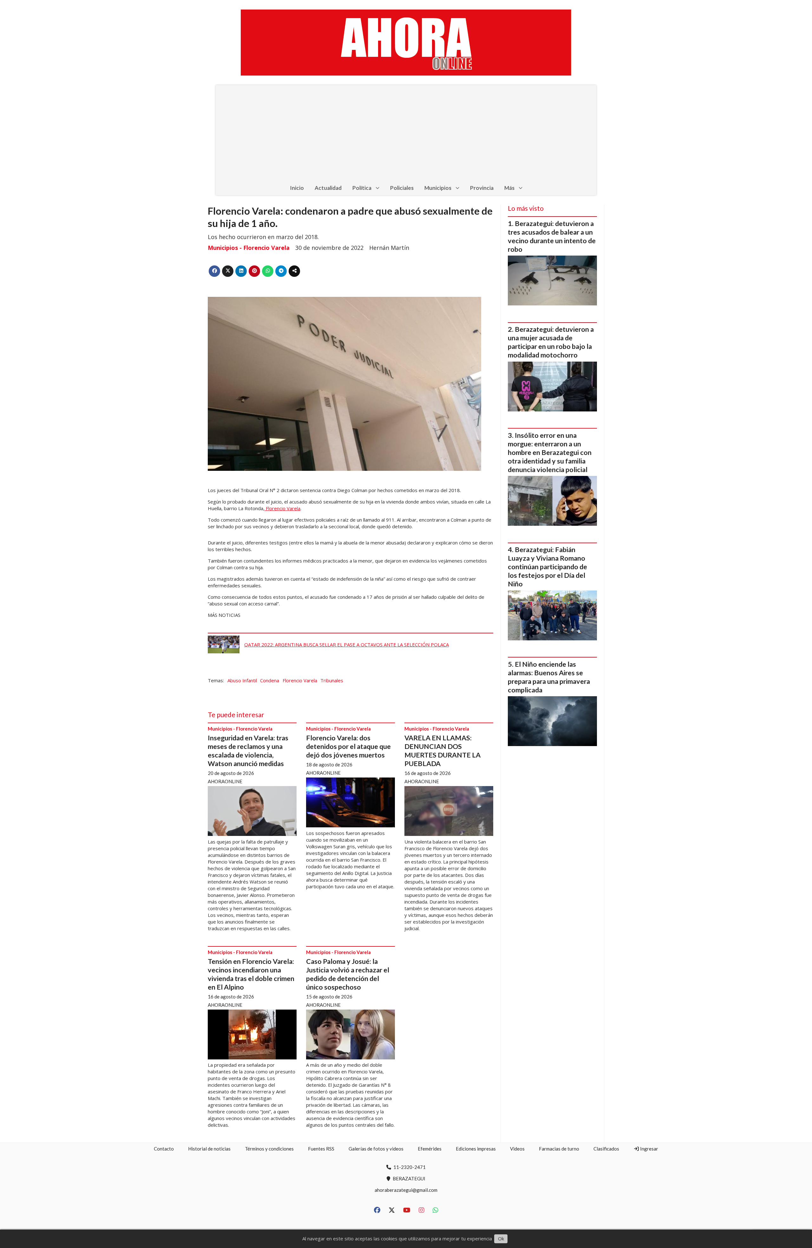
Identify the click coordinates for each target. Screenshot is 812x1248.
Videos (517, 1148)
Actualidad (328, 187)
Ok (501, 1238)
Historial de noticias (209, 1148)
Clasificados (606, 1148)
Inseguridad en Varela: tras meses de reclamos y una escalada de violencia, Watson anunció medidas (248, 751)
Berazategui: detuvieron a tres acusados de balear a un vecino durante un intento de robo (552, 236)
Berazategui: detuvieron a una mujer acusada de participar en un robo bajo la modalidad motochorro (551, 342)
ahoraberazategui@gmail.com (406, 1190)
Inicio (297, 187)
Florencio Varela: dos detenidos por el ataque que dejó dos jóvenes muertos (348, 746)
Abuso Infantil (242, 680)
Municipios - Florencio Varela (249, 247)
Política (361, 187)
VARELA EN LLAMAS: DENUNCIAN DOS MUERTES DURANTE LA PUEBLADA (442, 751)
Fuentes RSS (321, 1148)
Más (509, 187)
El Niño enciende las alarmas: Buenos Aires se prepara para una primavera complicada (549, 677)
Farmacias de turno (559, 1148)
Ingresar (648, 1148)
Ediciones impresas (476, 1148)
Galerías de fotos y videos (376, 1148)
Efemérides (430, 1148)
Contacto (164, 1148)
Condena (269, 680)
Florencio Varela (282, 508)
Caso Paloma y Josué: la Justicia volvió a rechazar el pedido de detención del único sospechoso (347, 974)
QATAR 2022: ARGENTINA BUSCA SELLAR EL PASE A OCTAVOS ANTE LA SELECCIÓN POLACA (346, 644)
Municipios (437, 187)
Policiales (402, 187)
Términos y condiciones (269, 1148)
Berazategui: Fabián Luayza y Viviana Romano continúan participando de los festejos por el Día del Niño (547, 566)
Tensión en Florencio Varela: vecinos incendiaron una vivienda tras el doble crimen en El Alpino (251, 974)
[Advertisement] (406, 132)
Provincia (482, 187)
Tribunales (331, 680)
